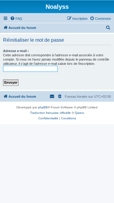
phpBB (43, 107)
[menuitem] (16, 18)
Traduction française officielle (50, 112)
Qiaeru (79, 112)
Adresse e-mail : (16, 51)
